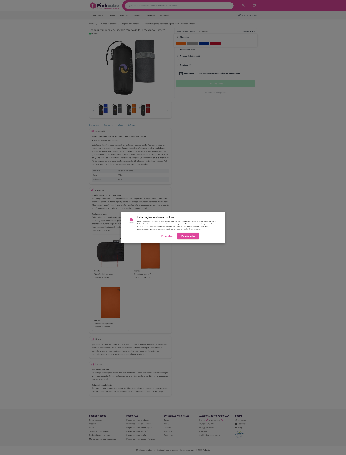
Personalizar (167, 236)
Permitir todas (188, 236)
